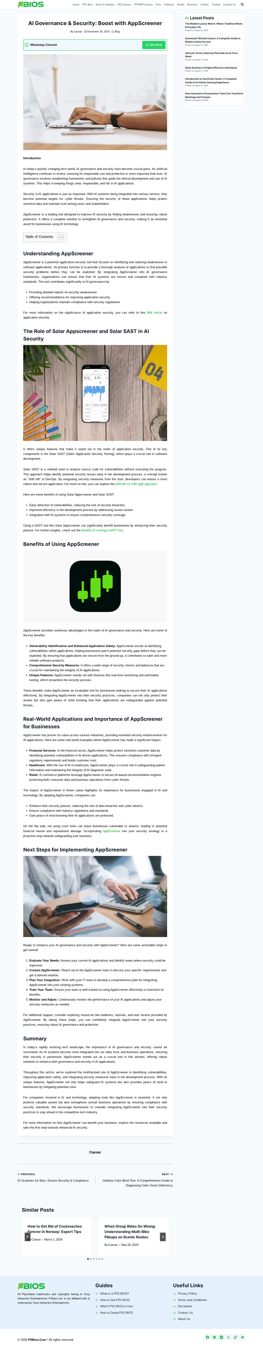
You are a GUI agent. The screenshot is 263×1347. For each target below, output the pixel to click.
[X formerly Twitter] (242, 1337)
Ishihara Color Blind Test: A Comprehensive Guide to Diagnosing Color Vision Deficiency (138, 1180)
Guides (205, 4)
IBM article (154, 312)
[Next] (163, 1237)
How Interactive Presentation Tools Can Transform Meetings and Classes (214, 95)
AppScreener (111, 831)
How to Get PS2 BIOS (115, 1300)
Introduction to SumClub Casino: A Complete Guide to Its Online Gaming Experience (211, 81)
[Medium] (221, 1337)
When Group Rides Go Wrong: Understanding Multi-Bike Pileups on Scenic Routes (130, 1231)
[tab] (88, 1259)
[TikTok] (235, 1337)
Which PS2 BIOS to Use (116, 1306)
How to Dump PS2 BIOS (116, 1312)
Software (169, 4)
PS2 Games (124, 4)
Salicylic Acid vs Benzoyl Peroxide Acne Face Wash (211, 55)
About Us (184, 1319)
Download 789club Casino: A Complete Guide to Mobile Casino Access (212, 40)
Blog (117, 31)
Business (192, 4)
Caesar (78, 31)
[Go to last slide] (27, 1237)
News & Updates (105, 4)
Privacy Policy (187, 1293)
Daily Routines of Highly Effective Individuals (211, 67)
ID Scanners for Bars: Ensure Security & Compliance (53, 1177)
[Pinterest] (214, 1337)
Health (180, 4)
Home (76, 4)
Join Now (155, 44)
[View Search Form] (242, 4)
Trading (216, 4)
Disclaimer (185, 1306)
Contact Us (229, 4)
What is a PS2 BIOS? (114, 1293)
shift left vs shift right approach (136, 484)
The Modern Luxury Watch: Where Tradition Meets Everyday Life (213, 25)
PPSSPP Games (143, 4)
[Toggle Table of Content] (59, 237)
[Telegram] (228, 1337)
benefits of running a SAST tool (102, 530)
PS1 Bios (87, 4)
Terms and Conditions (192, 1300)
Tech (158, 4)
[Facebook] (207, 1337)
